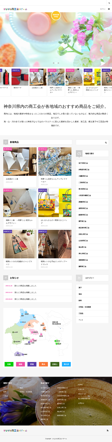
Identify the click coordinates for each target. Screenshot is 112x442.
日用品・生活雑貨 (85, 307)
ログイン (102, 9)
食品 (80, 294)
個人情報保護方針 (84, 398)
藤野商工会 (82, 266)
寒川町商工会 (83, 189)
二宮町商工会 (83, 182)
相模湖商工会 (83, 260)
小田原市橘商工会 (85, 195)
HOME (80, 384)
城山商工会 (82, 247)
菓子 (80, 287)
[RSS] (108, 430)
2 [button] (56, 63)
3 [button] (58, 63)
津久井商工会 (83, 253)
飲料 (80, 300)
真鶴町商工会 (83, 202)
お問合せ (81, 403)
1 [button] (53, 63)
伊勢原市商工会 (84, 169)
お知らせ (81, 389)
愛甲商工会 (82, 221)
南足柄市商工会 (84, 228)
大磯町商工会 (83, 176)
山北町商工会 (83, 240)
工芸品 (81, 313)
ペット (81, 320)
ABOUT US (82, 394)
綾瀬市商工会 (83, 215)
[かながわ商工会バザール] (15, 9)
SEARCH (109, 3)
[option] (56, 39)
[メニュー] (108, 9)
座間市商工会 (83, 208)
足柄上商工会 (83, 234)
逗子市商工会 (83, 163)
